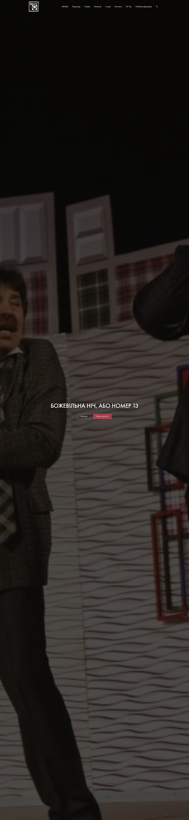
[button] (84, 416)
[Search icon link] (157, 6)
